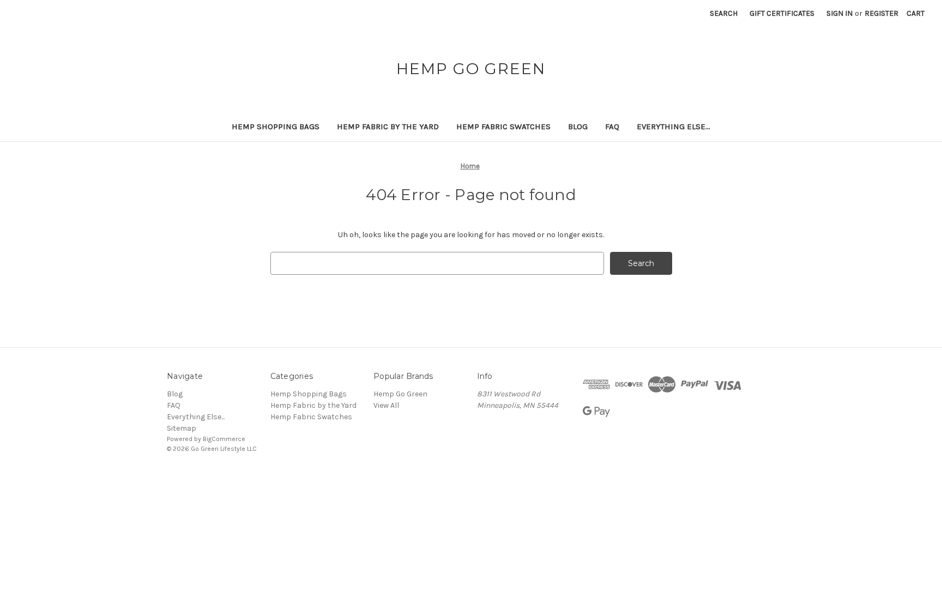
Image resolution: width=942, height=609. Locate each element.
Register (881, 13)
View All (386, 405)
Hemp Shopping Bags (275, 126)
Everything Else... (673, 126)
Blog (578, 126)
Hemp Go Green (400, 394)
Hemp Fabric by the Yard (388, 126)
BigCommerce (224, 439)
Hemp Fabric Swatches (503, 126)
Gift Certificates (782, 13)
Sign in (839, 13)
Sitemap (181, 428)
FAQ (612, 126)
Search (724, 13)
